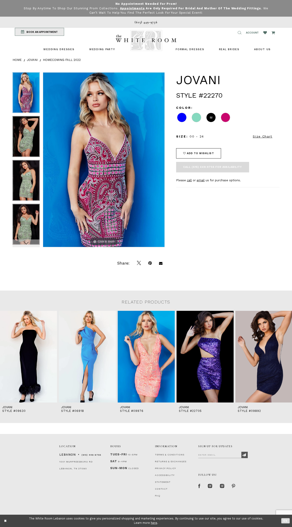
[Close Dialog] (5, 520)
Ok (285, 520)
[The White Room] (146, 40)
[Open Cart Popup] (273, 32)
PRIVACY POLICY (165, 468)
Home (17, 60)
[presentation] (28, 357)
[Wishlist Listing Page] (265, 32)
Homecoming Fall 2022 (62, 60)
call (189, 180)
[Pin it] (150, 263)
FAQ (157, 495)
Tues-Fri (118, 454)
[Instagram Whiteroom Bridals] (222, 486)
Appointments (132, 8)
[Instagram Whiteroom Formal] (210, 486)
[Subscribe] (244, 455)
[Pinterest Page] (233, 486)
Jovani (32, 60)
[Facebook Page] (199, 486)
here (154, 522)
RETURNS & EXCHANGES (170, 461)
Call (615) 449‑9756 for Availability (212, 167)
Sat (113, 461)
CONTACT (161, 489)
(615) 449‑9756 (91, 455)
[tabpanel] (26, 94)
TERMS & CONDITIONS (169, 454)
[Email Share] (161, 263)
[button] (239, 32)
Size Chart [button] (262, 136)
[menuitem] (58, 49)
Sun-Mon (118, 468)
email (201, 180)
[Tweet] (139, 263)
